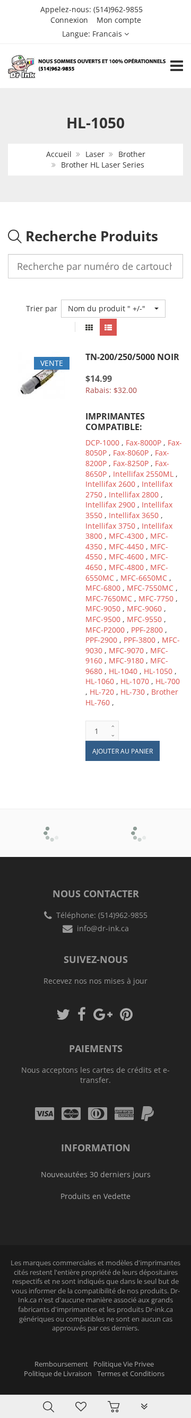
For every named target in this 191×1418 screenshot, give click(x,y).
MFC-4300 (126, 536)
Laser (95, 154)
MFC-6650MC (143, 578)
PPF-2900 (101, 640)
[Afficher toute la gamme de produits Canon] (139, 825)
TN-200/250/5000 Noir (132, 357)
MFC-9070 (126, 650)
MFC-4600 (126, 557)
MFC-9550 (144, 619)
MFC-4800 (126, 567)
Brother (131, 154)
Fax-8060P (131, 453)
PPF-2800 (147, 630)
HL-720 (102, 692)
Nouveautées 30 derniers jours (96, 1174)
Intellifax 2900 (110, 505)
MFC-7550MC (150, 588)
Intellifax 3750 (110, 526)
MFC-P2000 (105, 630)
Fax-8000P (143, 442)
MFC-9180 (126, 660)
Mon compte (119, 20)
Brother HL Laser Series (102, 165)
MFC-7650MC (108, 598)
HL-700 (167, 681)
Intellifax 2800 (134, 494)
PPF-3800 (139, 640)
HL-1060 (99, 681)
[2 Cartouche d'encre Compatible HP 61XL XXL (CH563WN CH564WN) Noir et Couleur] (29, 1382)
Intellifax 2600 (110, 484)
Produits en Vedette (95, 1196)
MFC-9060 (144, 608)
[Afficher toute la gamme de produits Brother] (52, 825)
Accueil (59, 154)
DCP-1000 (102, 442)
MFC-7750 (155, 598)
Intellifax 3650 (134, 515)
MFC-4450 (126, 546)
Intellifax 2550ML (143, 474)
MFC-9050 (102, 608)
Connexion (69, 20)
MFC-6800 (102, 588)
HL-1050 (158, 671)
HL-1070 (134, 681)
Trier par (41, 308)
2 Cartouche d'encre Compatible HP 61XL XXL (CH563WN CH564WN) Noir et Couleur (111, 1386)
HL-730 (132, 692)
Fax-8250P (131, 463)
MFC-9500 (102, 619)
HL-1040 (123, 671)
